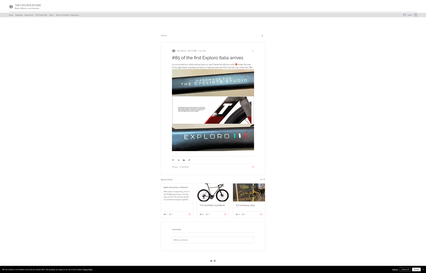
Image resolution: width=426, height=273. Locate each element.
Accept (416, 269)
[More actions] (252, 50)
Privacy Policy (88, 269)
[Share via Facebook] (173, 160)
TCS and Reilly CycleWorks (212, 205)
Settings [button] (395, 269)
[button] (415, 15)
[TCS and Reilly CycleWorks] (213, 192)
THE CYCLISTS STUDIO (28, 5)
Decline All (405, 269)
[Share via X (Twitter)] (178, 160)
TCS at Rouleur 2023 (245, 205)
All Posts (164, 35)
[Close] (423, 269)
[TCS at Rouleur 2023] (249, 192)
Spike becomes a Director (176, 187)
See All (262, 179)
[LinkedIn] (211, 261)
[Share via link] (189, 160)
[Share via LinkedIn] (184, 160)
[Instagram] (215, 261)
